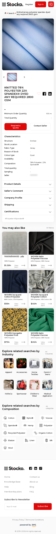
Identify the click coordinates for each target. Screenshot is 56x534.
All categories (49, 407)
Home (7, 477)
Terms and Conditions (35, 520)
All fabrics (50, 228)
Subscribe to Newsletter (17, 499)
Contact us (35, 477)
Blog (32, 487)
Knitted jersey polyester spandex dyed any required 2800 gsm (33, 13)
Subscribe (42, 506)
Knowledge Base (12, 482)
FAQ (32, 491)
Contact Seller (40, 126)
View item (16, 265)
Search (11, 13)
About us (34, 482)
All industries (49, 353)
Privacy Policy (18, 520)
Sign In (41, 4)
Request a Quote (15, 127)
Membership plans (13, 491)
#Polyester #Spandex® (14, 218)
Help (6, 487)
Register (29, 4)
